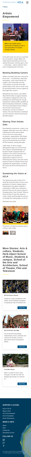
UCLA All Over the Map (11, 330)
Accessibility (19, 451)
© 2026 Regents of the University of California (15, 453)
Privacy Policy (12, 451)
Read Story (22, 307)
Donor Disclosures (8, 418)
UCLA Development (9, 413)
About (4, 425)
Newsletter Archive (8, 432)
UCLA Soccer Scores (11, 295)
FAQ (4, 428)
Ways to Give (7, 411)
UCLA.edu (5, 451)
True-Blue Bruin (9, 369)
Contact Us (6, 430)
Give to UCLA (7, 408)
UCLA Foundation (8, 416)
